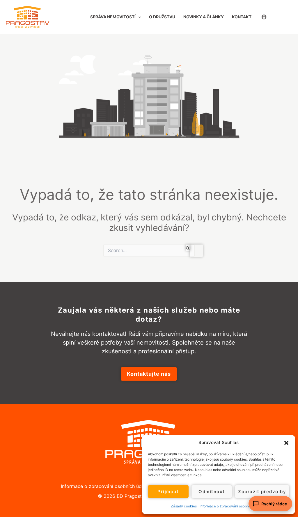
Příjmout (168, 491)
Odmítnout (211, 491)
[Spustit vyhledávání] (188, 248)
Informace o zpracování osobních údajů (232, 506)
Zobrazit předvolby (262, 491)
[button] (286, 442)
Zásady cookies (184, 506)
